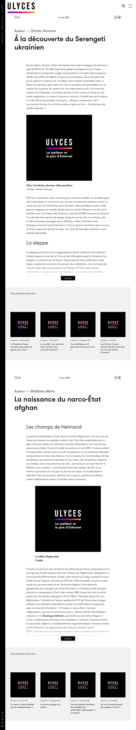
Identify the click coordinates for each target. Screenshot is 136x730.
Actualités (2, 8)
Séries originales (2, 22)
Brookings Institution (53, 616)
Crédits (39, 560)
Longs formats (2, 39)
